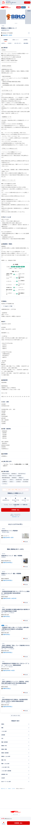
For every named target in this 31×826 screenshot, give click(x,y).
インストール (27, 2)
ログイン (23, 7)
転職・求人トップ (4, 788)
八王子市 (13, 788)
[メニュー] (28, 7)
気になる (26, 541)
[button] (16, 2)
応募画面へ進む (15, 509)
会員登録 (18, 7)
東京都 (9, 788)
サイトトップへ (15, 814)
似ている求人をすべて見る (15, 715)
